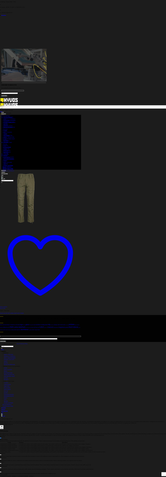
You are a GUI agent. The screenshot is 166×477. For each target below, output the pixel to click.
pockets (30, 329)
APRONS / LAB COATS (8, 165)
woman (22, 327)
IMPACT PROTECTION (9, 137)
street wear (62, 324)
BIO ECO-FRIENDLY (7, 167)
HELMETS (6, 379)
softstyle (55, 324)
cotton (16, 327)
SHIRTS (4, 167)
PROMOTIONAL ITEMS (6, 142)
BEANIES (6, 164)
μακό (66, 327)
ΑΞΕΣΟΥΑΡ (5, 129)
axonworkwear (6, 324)
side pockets (14, 329)
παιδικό (1, 329)
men (12, 327)
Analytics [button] (2, 462)
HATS (4, 132)
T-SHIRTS (6, 145)
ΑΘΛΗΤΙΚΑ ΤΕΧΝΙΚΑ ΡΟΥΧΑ (9, 122)
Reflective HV (6, 327)
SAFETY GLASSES (8, 132)
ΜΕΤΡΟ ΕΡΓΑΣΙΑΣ (7, 147)
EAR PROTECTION (8, 373)
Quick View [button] (2, 308)
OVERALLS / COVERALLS (9, 119)
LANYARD (5, 144)
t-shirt (41, 327)
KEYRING (5, 149)
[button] (3, 15)
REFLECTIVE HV (6, 157)
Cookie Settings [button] (4, 424)
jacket (79, 327)
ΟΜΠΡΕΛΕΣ (5, 151)
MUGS (4, 146)
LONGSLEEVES (6, 136)
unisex (71, 324)
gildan (27, 324)
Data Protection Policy (22, 343)
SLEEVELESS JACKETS (8, 126)
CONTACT (3, 172)
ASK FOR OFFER (4, 411)
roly (49, 324)
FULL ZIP (5, 131)
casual (12, 324)
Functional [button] (2, 453)
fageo (21, 324)
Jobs (2, 412)
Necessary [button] (2, 436)
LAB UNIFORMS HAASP (9, 139)
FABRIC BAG (5, 152)
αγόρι (76, 324)
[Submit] (1, 348)
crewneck (50, 327)
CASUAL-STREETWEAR (6, 117)
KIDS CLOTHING (5, 154)
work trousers (8, 329)
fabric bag (34, 329)
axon (1, 324)
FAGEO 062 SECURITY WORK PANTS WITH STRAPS (12, 313)
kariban (38, 324)
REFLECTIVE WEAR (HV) (9, 364)
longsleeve (62, 327)
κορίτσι (45, 327)
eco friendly (17, 324)
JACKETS (5, 137)
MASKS (5, 371)
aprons (18, 329)
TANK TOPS (5, 124)
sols (59, 324)
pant (4, 329)
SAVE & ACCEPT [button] (4, 475)
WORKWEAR (4, 155)
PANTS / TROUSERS (7, 162)
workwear (25, 329)
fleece (24, 324)
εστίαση (32, 327)
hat (30, 324)
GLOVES (6, 378)
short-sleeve (73, 327)
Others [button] (1, 470)
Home (2, 112)
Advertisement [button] (3, 466)
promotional (28, 327)
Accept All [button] (10, 424)
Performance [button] (3, 457)
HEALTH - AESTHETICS (8, 169)
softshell (52, 324)
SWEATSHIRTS (6, 141)
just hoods (33, 324)
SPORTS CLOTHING (8, 403)
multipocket (44, 324)
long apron (56, 327)
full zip (35, 327)
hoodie (38, 329)
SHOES (4, 164)
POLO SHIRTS (6, 121)
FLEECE (4, 119)
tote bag (67, 324)
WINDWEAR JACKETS (7, 127)
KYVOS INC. (3, 407)
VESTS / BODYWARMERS (10, 120)
